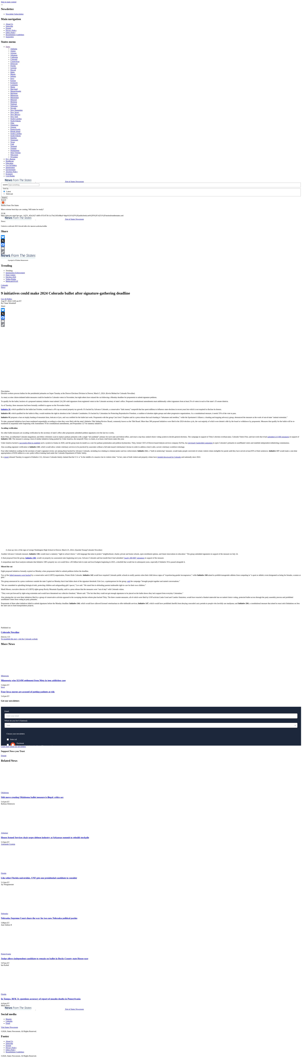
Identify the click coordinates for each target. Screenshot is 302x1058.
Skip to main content (8, 2)
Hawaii (13, 70)
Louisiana (14, 85)
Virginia (13, 148)
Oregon (13, 127)
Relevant (9, 194)
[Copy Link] (151, 252)
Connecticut (14, 62)
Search (4, 198)
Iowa (12, 78)
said (128, 581)
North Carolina (16, 119)
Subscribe (9, 26)
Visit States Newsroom (9, 1027)
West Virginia (15, 153)
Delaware (14, 64)
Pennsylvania (15, 129)
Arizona (13, 53)
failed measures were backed (20, 575)
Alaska (13, 51)
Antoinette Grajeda (8, 844)
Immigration (10, 168)
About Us (9, 24)
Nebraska (13, 106)
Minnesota (14, 95)
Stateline (13, 138)
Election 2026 (11, 277)
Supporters (10, 37)
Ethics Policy (10, 33)
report (6, 457)
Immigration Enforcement (15, 273)
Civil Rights (10, 176)
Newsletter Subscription (14, 14)
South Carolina (16, 134)
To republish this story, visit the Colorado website (19, 639)
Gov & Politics (11, 165)
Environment (10, 170)
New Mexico (15, 115)
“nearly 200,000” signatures (134, 558)
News (3, 287)
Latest (8, 192)
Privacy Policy (11, 30)
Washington (14, 151)
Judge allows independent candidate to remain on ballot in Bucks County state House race (44, 958)
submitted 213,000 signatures (278, 437)
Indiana (13, 76)
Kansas (13, 81)
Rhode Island (15, 131)
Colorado (13, 59)
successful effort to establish (29, 443)
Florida (13, 66)
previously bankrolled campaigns (200, 443)
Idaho (12, 72)
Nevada (13, 108)
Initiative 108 (30, 558)
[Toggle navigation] (2, 4)
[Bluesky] (151, 237)
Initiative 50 (5, 409)
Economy (9, 174)
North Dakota (15, 121)
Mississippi (14, 98)
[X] (151, 241)
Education (9, 163)
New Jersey (14, 112)
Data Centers (10, 275)
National (13, 104)
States (8, 47)
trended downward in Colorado (169, 457)
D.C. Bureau (10, 159)
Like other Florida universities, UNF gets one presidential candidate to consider (39, 878)
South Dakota (15, 136)
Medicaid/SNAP (12, 281)
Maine (12, 87)
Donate (8, 28)
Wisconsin (14, 155)
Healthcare (10, 161)
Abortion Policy (12, 172)
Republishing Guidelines (15, 35)
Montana (13, 102)
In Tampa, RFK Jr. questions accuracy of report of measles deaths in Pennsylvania (41, 999)
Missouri (13, 100)
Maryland (14, 89)
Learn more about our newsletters (13, 747)
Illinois (12, 74)
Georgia (13, 68)
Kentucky (14, 83)
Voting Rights (11, 279)
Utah (12, 144)
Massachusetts (15, 91)
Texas (12, 142)
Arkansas (13, 55)
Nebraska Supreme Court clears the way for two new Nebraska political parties (39, 918)
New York (14, 117)
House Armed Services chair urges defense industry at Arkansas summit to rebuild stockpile (45, 837)
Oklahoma (14, 125)
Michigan (13, 93)
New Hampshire (16, 110)
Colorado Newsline (10, 632)
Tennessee (14, 140)
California (14, 57)
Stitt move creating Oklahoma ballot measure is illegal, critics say (32, 797)
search (5, 185)
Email (8, 1023)
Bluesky (9, 1019)
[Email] (151, 248)
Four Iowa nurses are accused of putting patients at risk (28, 691)
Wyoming (14, 157)
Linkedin (9, 1021)
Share (3, 306)
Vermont (13, 146)
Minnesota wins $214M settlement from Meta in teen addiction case (33, 680)
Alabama (13, 49)
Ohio (12, 123)
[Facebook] (151, 244)
